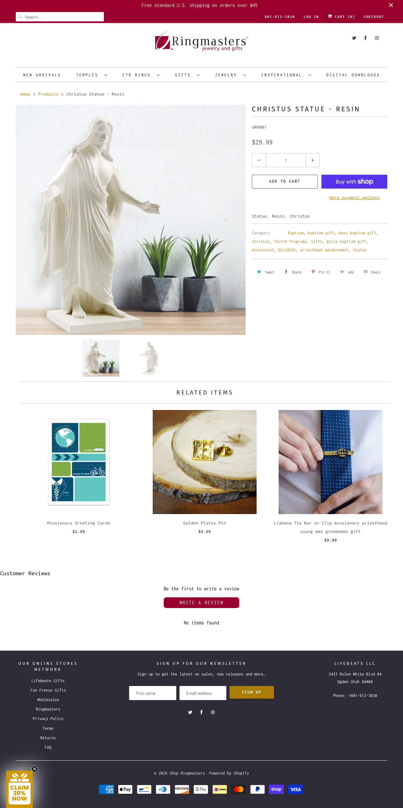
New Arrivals (42, 75)
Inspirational (283, 75)
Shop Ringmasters (187, 773)
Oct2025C (287, 250)
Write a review (201, 602)
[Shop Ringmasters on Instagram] (377, 38)
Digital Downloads (353, 75)
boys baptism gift (357, 233)
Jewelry (227, 75)
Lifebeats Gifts (48, 680)
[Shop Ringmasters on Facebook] (365, 38)
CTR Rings (138, 75)
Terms (48, 728)
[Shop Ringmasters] (201, 44)
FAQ (48, 747)
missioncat (263, 250)
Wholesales (48, 699)
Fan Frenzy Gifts (48, 690)
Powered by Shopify (229, 773)
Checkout (374, 17)
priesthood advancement (324, 250)
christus (261, 241)
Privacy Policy (48, 718)
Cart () (343, 17)
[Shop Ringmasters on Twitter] (354, 38)
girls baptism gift (346, 241)
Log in (311, 17)
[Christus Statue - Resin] (131, 220)
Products (48, 94)
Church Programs (290, 241)
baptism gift (321, 233)
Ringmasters (48, 709)
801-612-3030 (280, 17)
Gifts (184, 75)
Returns (48, 737)
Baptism (296, 233)
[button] (19, 789)
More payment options (354, 197)
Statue (359, 250)
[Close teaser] (34, 769)
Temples (88, 75)
